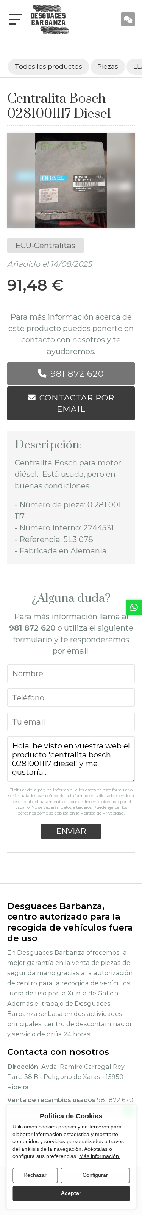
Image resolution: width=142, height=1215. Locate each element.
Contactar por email (76, 403)
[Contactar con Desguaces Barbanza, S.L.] (128, 19)
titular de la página (33, 790)
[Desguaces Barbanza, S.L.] (50, 19)
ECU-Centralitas (45, 245)
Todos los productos (48, 66)
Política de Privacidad (102, 813)
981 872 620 (77, 373)
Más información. (99, 1156)
